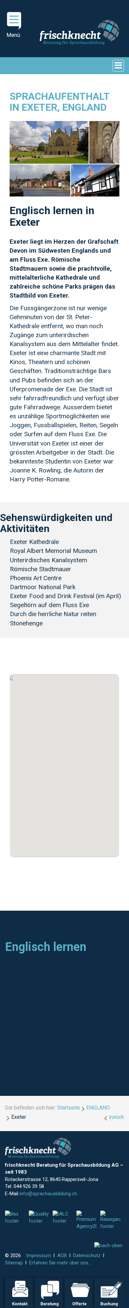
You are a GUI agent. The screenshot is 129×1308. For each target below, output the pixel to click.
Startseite (68, 1108)
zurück (116, 1117)
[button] (64, 761)
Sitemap (14, 1263)
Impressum (38, 1255)
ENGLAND (98, 1108)
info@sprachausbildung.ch (48, 1194)
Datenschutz (87, 1255)
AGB (62, 1255)
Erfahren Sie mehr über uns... (60, 1263)
